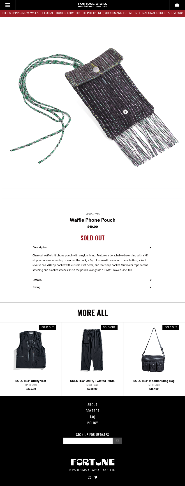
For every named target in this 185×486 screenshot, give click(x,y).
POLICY (92, 422)
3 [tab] (99, 204)
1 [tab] (85, 204)
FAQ (92, 416)
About (92, 404)
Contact (92, 410)
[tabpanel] (92, 108)
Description (40, 247)
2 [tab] (92, 204)
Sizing (36, 287)
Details (37, 280)
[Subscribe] (117, 441)
